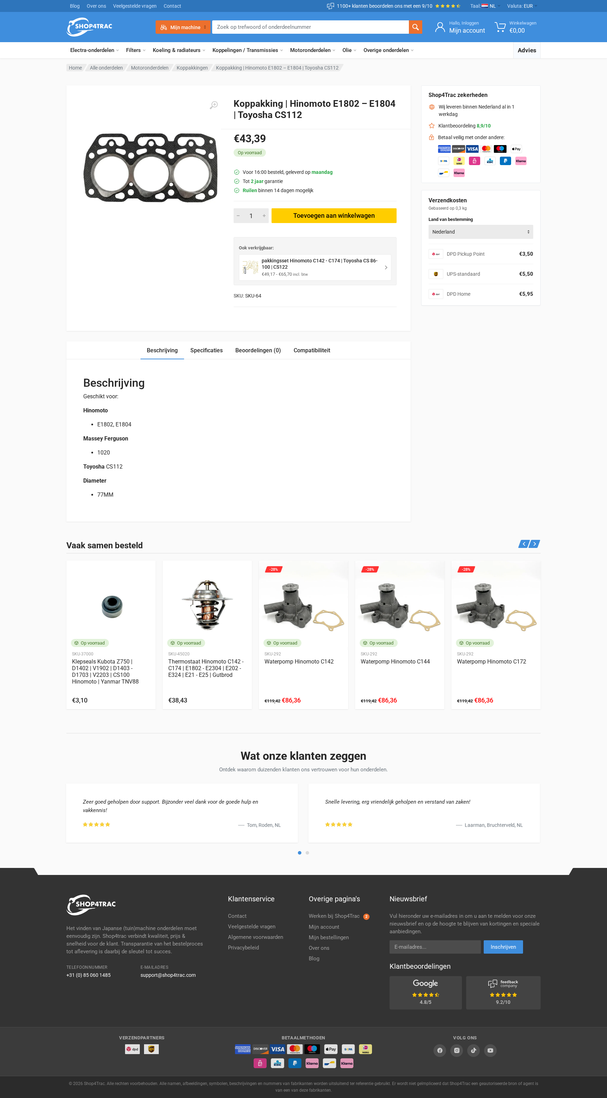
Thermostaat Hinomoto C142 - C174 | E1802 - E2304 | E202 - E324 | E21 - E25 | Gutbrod (205, 668)
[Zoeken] (415, 27)
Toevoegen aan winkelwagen (334, 215)
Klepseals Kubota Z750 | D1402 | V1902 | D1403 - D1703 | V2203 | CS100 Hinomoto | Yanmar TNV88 (105, 671)
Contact (172, 6)
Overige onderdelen (386, 50)
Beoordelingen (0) (258, 350)
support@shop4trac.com (168, 975)
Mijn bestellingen (329, 937)
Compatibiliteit (312, 350)
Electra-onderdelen (92, 50)
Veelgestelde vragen (135, 6)
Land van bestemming (451, 219)
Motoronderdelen (310, 50)
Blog (75, 6)
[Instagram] (456, 1050)
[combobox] (481, 232)
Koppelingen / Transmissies (245, 50)
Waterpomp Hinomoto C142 (299, 661)
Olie (347, 50)
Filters (133, 50)
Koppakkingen (192, 68)
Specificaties (206, 350)
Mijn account (324, 927)
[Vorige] (524, 544)
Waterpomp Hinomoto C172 (491, 661)
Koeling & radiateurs (177, 50)
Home (75, 68)
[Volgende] (534, 544)
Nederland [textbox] (443, 232)
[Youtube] (490, 1050)
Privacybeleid (243, 948)
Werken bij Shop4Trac (338, 916)
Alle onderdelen (106, 68)
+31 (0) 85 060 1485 (88, 975)
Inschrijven (503, 947)
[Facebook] (439, 1050)
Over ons (96, 6)
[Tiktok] (473, 1050)
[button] (300, 853)
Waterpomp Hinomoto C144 (395, 661)
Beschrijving (162, 350)
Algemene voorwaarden (255, 937)
